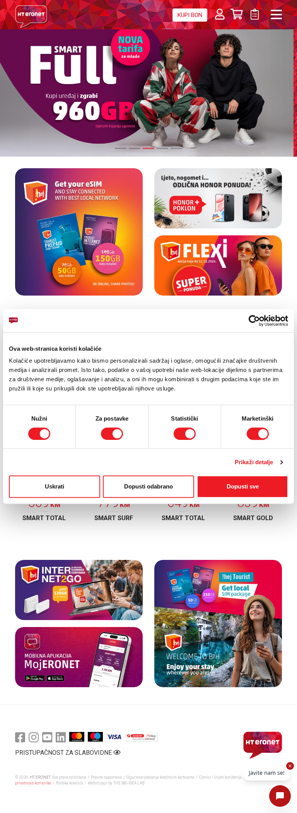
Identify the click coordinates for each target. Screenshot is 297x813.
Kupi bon (190, 15)
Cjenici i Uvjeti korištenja (220, 777)
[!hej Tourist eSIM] (79, 232)
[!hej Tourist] (218, 623)
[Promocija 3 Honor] (218, 198)
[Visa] (114, 737)
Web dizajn (98, 783)
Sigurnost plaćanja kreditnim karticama (160, 777)
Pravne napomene (106, 777)
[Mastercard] (76, 737)
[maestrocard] (95, 737)
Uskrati (54, 486)
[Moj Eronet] (79, 657)
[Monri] (141, 737)
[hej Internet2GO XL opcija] (79, 590)
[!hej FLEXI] (218, 265)
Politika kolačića (69, 783)
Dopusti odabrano (148, 486)
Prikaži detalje (254, 462)
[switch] (112, 434)
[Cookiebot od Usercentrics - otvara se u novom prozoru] (254, 320)
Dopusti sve (243, 486)
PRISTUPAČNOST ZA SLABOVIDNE (64, 752)
